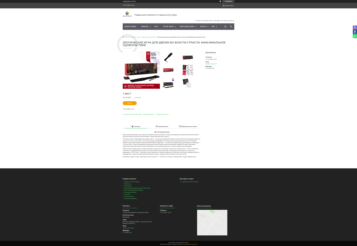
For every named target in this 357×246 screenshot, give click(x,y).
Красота (203, 26)
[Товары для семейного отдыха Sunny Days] (127, 15)
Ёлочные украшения (130, 198)
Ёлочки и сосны (129, 196)
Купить (129, 103)
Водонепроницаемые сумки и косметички (137, 188)
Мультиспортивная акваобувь (133, 190)
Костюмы (127, 194)
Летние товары (168, 26)
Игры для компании (130, 192)
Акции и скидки (130, 26)
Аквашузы (144, 26)
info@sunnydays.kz (211, 64)
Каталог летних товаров (131, 181)
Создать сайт (126, 1)
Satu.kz (187, 242)
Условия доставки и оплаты (189, 181)
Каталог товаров (130, 37)
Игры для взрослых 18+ (148, 37)
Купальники (128, 186)
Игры (156, 26)
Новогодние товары (187, 26)
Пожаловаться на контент (190, 244)
